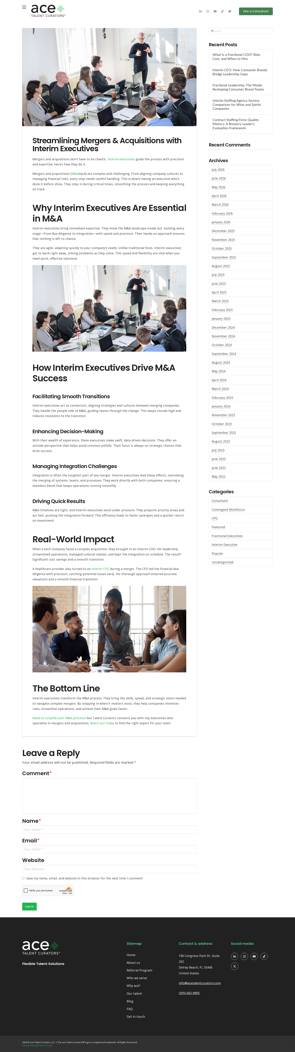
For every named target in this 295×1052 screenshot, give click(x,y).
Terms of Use (45, 1045)
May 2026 (218, 187)
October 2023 (222, 424)
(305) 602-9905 (189, 993)
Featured (218, 527)
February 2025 (222, 310)
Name (31, 821)
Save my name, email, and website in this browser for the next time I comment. (84, 878)
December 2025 (223, 231)
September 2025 (224, 257)
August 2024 (221, 362)
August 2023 (221, 441)
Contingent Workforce (228, 509)
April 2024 (219, 380)
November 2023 (223, 415)
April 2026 (219, 196)
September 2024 (224, 354)
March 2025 (220, 301)
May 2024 (218, 371)
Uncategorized (222, 562)
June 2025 (219, 283)
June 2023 (219, 459)
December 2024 (223, 327)
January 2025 (221, 318)
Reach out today (102, 723)
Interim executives (121, 159)
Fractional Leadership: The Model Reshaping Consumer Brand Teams (238, 87)
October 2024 (222, 345)
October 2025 (222, 248)
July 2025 (218, 275)
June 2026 (219, 178)
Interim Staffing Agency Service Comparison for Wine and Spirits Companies (237, 105)
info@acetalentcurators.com (200, 983)
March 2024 (220, 389)
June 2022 (219, 468)
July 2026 (218, 169)
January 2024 (221, 406)
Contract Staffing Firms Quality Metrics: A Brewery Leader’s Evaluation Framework (236, 124)
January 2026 (221, 222)
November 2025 (223, 240)
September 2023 (224, 432)
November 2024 (223, 336)
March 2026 (220, 204)
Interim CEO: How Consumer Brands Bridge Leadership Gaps (240, 72)
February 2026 (222, 213)
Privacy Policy (29, 1045)
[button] (24, 7)
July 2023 (218, 450)
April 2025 (219, 292)
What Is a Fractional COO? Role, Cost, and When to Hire (237, 57)
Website (33, 860)
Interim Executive (224, 544)
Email (31, 840)
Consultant (220, 501)
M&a (75, 174)
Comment (37, 773)
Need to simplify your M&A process (58, 718)
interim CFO (100, 569)
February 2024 (222, 398)
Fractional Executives (227, 536)
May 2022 (218, 476)
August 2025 (221, 266)
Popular (217, 553)
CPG (215, 518)
